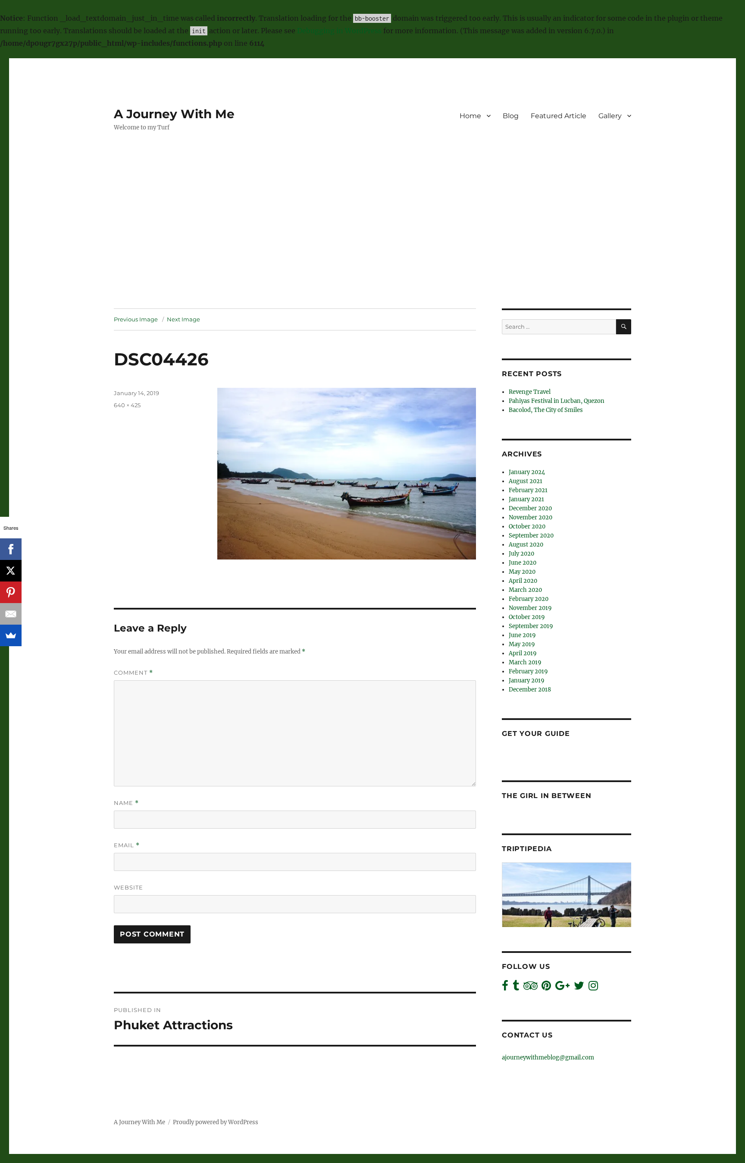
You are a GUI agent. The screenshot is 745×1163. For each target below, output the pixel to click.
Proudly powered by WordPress (215, 1122)
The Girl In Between (546, 796)
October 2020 (527, 526)
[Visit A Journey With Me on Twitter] (579, 987)
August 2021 (525, 481)
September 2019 (531, 626)
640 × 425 (127, 405)
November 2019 (530, 608)
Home (470, 116)
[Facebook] (11, 549)
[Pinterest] (11, 592)
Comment (133, 672)
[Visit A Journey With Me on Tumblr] (516, 987)
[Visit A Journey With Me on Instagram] (593, 987)
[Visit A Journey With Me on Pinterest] (546, 987)
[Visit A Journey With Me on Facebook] (505, 987)
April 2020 (523, 581)
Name (126, 803)
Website (128, 887)
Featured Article (558, 116)
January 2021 (526, 499)
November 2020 (530, 517)
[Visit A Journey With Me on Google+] (562, 987)
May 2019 (522, 644)
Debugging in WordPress (339, 30)
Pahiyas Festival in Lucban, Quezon (556, 401)
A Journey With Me (174, 114)
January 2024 (527, 472)
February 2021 (528, 490)
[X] (11, 571)
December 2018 (530, 689)
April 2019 (523, 653)
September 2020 (531, 535)
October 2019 (527, 617)
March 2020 (525, 590)
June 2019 (522, 635)
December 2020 (530, 508)
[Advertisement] (372, 244)
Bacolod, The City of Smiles (546, 410)
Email (127, 845)
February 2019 (528, 671)
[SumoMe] (11, 635)
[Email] (11, 614)
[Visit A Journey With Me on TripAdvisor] (530, 987)
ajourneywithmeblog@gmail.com (548, 1057)
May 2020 (522, 571)
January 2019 (527, 680)
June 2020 (522, 562)
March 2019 (525, 662)
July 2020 (521, 553)
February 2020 (528, 599)
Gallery (610, 116)
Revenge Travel (530, 392)
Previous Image (136, 319)
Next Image (183, 319)
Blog (511, 116)
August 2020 (526, 544)
